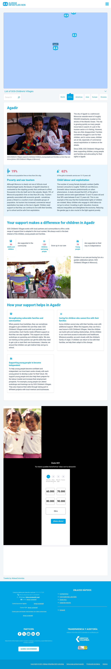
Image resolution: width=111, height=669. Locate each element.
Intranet (62, 610)
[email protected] (31, 599)
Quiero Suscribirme (29, 649)
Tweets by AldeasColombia (13, 578)
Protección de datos (93, 664)
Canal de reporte (65, 603)
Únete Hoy (63, 600)
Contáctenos (64, 594)
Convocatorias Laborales (68, 597)
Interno (105, 664)
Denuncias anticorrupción (75, 664)
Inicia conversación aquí (33, 597)
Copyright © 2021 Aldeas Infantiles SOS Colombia (47, 664)
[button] (55, 48)
